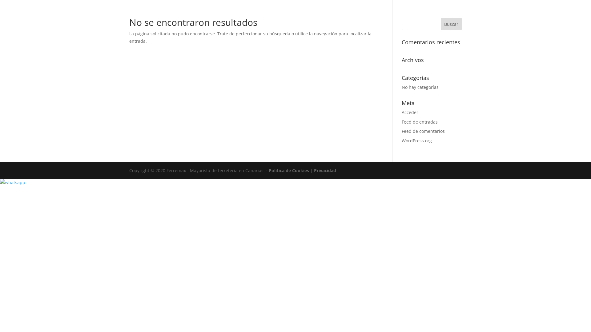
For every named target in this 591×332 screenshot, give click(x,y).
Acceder (410, 112)
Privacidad (325, 170)
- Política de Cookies (288, 170)
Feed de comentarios (423, 131)
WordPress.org (417, 141)
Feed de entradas (420, 122)
